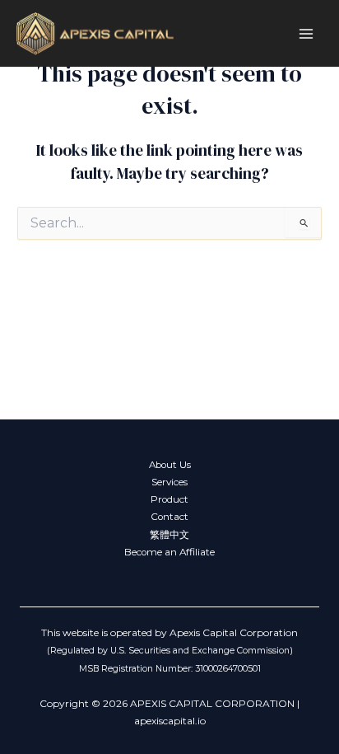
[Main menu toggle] (306, 33)
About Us (170, 465)
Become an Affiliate (169, 552)
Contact (169, 516)
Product (169, 499)
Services (169, 482)
